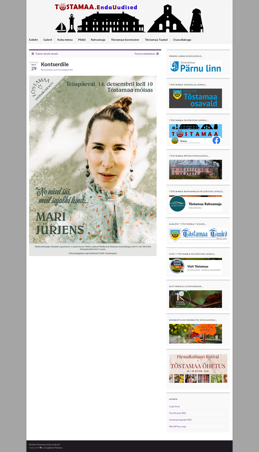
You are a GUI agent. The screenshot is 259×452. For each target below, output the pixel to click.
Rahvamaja (98, 39)
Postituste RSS (177, 412)
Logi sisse (174, 406)
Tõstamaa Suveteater (125, 39)
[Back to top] (251, 444)
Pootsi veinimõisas (145, 53)
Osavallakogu (182, 39)
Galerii (47, 39)
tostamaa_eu (50, 69)
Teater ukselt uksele (46, 53)
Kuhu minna (65, 39)
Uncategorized (65, 69)
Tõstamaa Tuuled (156, 39)
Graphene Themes (53, 447)
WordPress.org (177, 426)
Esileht (33, 39)
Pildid (81, 39)
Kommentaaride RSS (180, 419)
